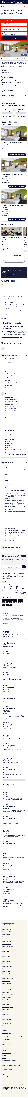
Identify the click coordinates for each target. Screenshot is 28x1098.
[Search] (24, 566)
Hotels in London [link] (6, 976)
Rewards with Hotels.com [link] (8, 1079)
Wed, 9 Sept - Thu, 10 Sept (11, 29)
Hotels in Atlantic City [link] (7, 971)
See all (2, 87)
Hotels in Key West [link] (6, 973)
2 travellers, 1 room (9, 34)
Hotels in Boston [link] (6, 968)
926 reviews (5, 584)
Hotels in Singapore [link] (6, 997)
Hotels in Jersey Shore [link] (7, 1007)
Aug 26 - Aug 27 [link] (7, 111)
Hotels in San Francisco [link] (7, 946)
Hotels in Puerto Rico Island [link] (8, 1012)
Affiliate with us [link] (6, 1039)
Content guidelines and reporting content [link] (12, 1063)
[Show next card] (26, 49)
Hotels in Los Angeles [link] (7, 949)
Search (14, 38)
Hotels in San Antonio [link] (7, 966)
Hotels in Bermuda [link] (6, 1002)
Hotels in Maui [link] (5, 1009)
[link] (25, 7)
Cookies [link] (4, 1058)
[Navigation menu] (25, 2)
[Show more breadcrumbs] (2, 916)
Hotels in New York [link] (6, 931)
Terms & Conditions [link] (6, 1053)
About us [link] (4, 1071)
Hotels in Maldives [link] (6, 999)
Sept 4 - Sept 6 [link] (21, 116)
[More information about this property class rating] (6, 15)
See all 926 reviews (6, 72)
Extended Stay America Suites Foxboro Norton (15, 25)
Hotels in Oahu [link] (5, 1016)
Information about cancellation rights (12, 337)
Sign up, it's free (17, 274)
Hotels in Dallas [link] (5, 986)
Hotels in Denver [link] (6, 956)
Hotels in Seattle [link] (6, 981)
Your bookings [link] (5, 1025)
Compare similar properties (15, 261)
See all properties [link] (8, 6)
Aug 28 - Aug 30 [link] (7, 116)
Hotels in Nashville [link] (6, 944)
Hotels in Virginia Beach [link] (7, 978)
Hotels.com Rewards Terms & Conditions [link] (11, 1065)
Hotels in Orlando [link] (6, 936)
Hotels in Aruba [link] (5, 992)
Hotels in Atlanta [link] (6, 963)
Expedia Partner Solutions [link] (8, 1041)
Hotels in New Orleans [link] (7, 939)
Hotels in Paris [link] (5, 953)
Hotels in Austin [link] (6, 961)
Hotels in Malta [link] (5, 1004)
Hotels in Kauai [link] (5, 1014)
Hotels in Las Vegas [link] (6, 929)
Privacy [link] (4, 1055)
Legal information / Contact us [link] (9, 1060)
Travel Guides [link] (5, 1076)
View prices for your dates (17, 154)
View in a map (5, 298)
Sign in (9, 274)
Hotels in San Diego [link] (6, 941)
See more (3, 318)
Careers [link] (4, 1074)
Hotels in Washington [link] (7, 958)
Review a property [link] (6, 1033)
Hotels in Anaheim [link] (6, 983)
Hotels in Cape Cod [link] (6, 1019)
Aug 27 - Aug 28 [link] (21, 111)
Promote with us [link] (6, 1044)
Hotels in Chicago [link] (6, 934)
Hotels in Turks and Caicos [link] (8, 994)
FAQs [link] (3, 1028)
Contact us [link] (4, 1030)
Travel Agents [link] (5, 1046)
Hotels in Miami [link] (5, 951)
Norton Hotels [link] (8, 916)
